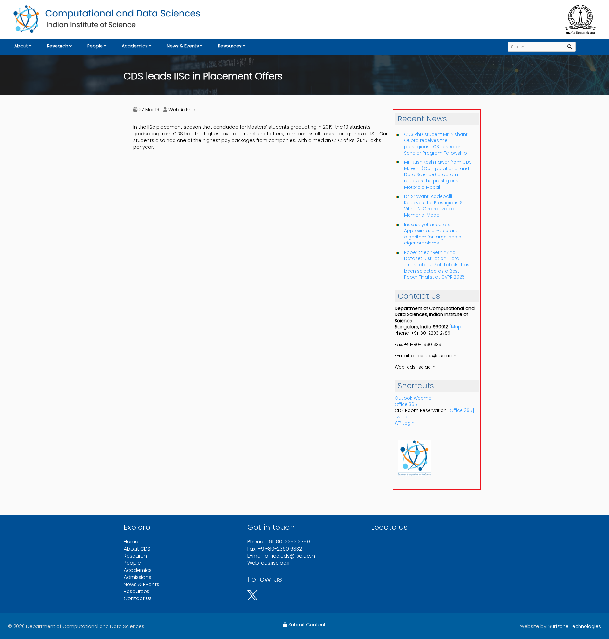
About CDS (137, 549)
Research (57, 46)
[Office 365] (461, 410)
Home (131, 541)
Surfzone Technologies (574, 626)
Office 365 (406, 404)
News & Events (183, 46)
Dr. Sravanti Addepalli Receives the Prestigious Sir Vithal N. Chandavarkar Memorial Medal (434, 205)
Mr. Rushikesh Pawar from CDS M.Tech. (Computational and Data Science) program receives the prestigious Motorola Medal (438, 174)
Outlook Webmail (414, 398)
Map (456, 327)
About (21, 46)
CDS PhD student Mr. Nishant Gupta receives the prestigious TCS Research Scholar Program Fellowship (436, 143)
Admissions (137, 577)
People (95, 46)
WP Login (405, 423)
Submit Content (306, 624)
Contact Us (138, 598)
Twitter (402, 417)
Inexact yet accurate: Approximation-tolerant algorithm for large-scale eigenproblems (432, 233)
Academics (135, 46)
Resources (230, 46)
